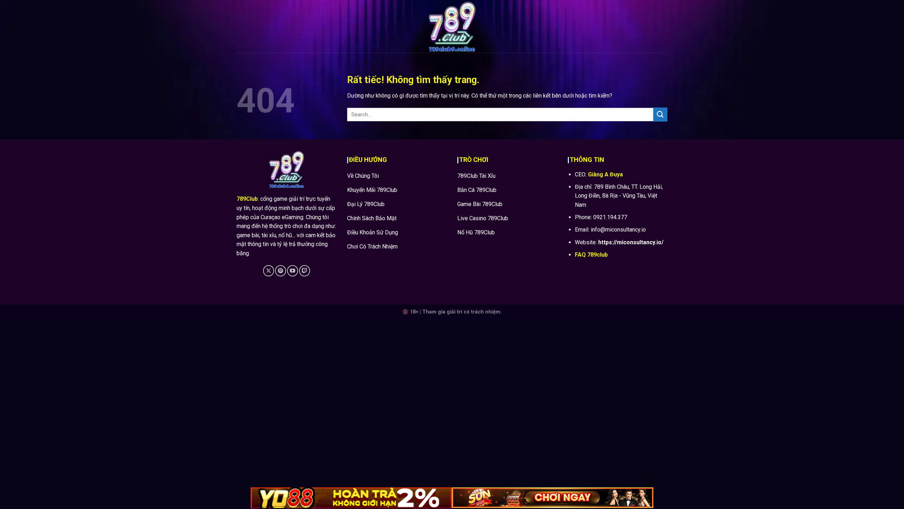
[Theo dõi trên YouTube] (292, 270)
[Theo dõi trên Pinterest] (280, 270)
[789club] (452, 26)
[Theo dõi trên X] (268, 270)
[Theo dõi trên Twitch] (304, 270)
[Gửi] (660, 114)
